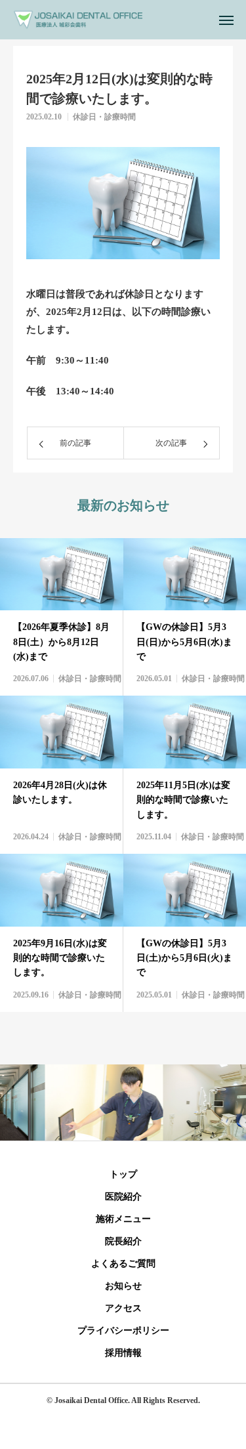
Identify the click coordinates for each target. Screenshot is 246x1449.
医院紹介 (123, 1197)
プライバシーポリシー (123, 1330)
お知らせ (123, 1286)
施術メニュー (123, 1219)
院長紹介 (123, 1241)
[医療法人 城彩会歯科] (77, 19)
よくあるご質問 (123, 1264)
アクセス (123, 1308)
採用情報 (123, 1353)
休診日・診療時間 (104, 117)
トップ (123, 1174)
